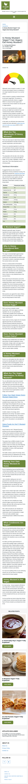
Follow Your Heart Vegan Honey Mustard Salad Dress (13, 396)
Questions (5, 26)
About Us (4, 745)
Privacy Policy (6, 748)
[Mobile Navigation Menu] (14, 17)
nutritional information (19, 173)
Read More (7, 646)
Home (4, 24)
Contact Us (5, 750)
